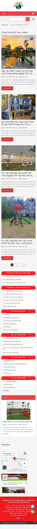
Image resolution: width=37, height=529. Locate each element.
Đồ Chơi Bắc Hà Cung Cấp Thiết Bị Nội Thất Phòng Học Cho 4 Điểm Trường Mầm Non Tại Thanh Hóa (18, 126)
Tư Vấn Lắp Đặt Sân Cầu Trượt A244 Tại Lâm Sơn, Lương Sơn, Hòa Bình (17, 243)
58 (25, 265)
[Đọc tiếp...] (6, 434)
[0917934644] (32, 511)
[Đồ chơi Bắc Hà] (18, 5)
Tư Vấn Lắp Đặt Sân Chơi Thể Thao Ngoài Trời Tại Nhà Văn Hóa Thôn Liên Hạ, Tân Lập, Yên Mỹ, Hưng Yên (18, 177)
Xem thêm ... (6, 390)
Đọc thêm (6, 88)
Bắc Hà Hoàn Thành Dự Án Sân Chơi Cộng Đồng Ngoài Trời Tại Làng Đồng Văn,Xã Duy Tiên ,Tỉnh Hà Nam (18, 75)
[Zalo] (33, 506)
